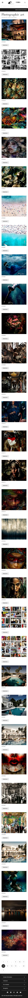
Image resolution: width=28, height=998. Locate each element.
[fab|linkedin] (11, 992)
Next (3, 970)
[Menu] (2, 2)
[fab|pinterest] (17, 992)
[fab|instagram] (14, 992)
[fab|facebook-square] (7, 992)
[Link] (11, 2)
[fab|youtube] (20, 992)
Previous (3, 962)
